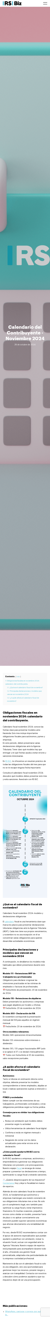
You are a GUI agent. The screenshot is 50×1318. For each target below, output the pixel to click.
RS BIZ (8, 761)
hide (18, 676)
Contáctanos (8, 1183)
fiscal (19, 1168)
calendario (9, 922)
